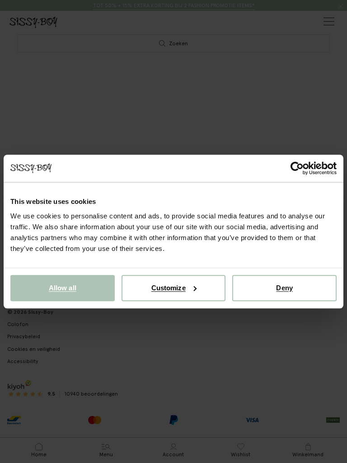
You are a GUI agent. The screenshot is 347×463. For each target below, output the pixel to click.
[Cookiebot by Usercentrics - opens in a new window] (297, 168)
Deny (284, 288)
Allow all (62, 288)
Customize (168, 288)
